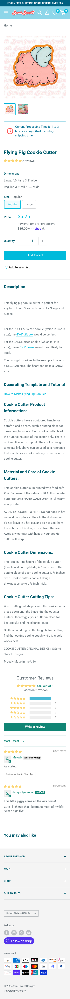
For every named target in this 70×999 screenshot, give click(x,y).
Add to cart (35, 255)
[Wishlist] (55, 13)
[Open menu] (6, 12)
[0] (62, 12)
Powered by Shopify (15, 990)
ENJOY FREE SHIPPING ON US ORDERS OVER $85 (35, 3)
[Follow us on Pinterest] (21, 932)
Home (8, 25)
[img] (13, 752)
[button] (13, 161)
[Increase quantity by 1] (42, 241)
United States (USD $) (18, 913)
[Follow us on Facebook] (6, 932)
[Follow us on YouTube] (29, 932)
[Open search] (40, 13)
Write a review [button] (35, 727)
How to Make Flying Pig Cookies (25, 394)
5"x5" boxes (26, 347)
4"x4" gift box (24, 334)
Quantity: (9, 241)
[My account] (47, 13)
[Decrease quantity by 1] (22, 241)
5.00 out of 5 (45, 686)
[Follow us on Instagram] (14, 932)
